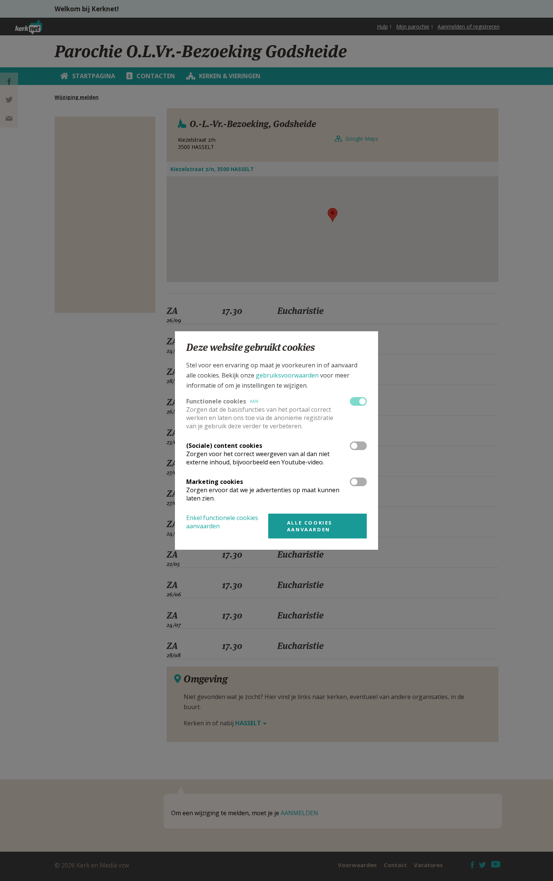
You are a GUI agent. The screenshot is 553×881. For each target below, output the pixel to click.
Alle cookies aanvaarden (310, 526)
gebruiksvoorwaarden (287, 375)
